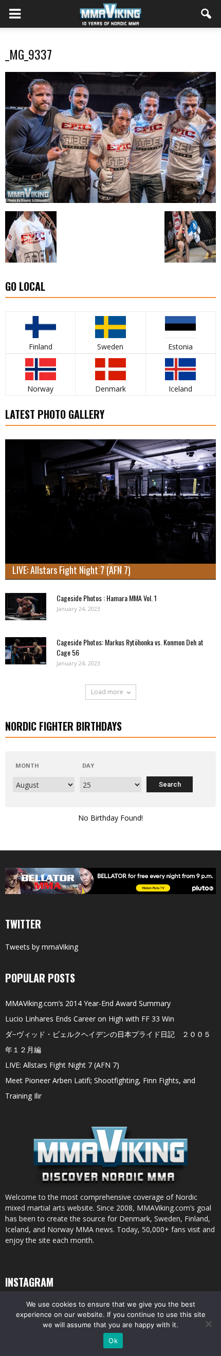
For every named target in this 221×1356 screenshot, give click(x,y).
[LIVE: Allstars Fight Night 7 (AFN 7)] (110, 509)
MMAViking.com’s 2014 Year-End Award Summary (88, 1003)
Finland (40, 346)
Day (88, 765)
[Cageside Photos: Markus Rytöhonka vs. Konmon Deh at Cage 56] (25, 650)
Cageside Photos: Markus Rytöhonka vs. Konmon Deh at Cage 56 (130, 647)
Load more (107, 692)
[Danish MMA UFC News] (110, 369)
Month (27, 765)
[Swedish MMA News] (40, 327)
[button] (206, 14)
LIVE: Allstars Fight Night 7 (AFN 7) (71, 570)
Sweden (110, 346)
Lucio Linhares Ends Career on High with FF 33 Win (89, 1019)
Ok (113, 1340)
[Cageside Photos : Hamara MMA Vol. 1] (25, 606)
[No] (208, 1323)
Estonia (180, 346)
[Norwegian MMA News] (40, 369)
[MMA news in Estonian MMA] (180, 327)
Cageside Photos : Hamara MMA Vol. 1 (107, 597)
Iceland (180, 389)
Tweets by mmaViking (41, 947)
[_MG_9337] (110, 200)
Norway (40, 389)
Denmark (110, 389)
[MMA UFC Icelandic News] (180, 369)
